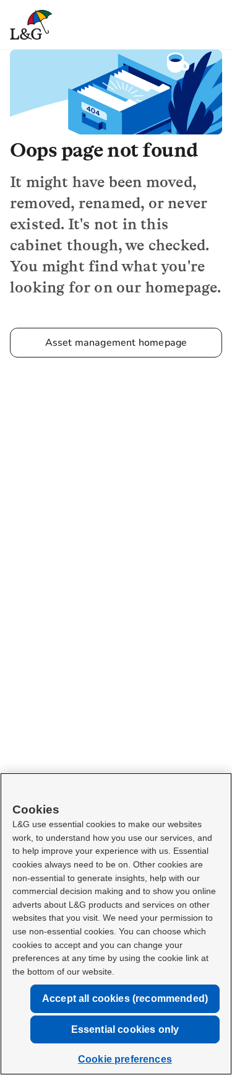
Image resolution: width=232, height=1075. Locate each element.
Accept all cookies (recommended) (125, 998)
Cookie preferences (125, 1059)
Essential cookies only (125, 1029)
